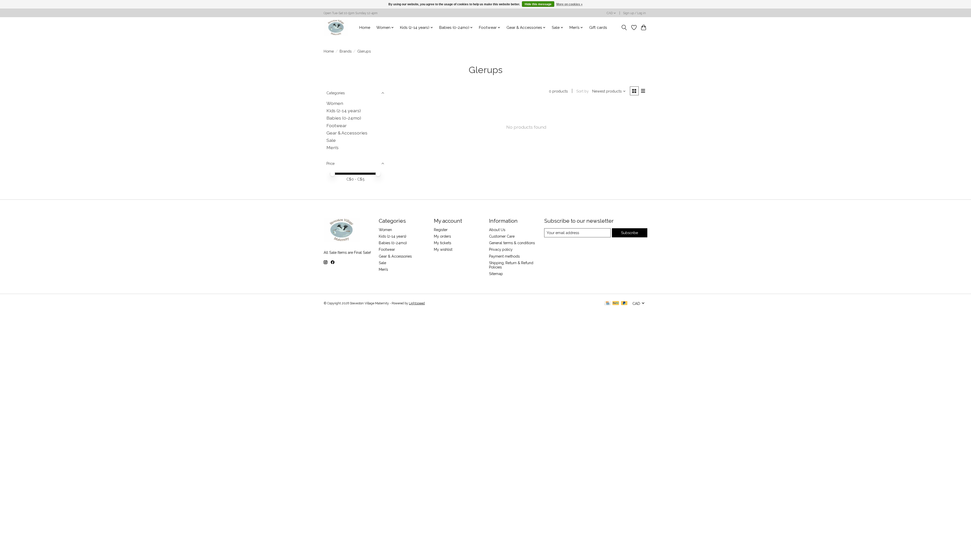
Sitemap (496, 273)
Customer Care (502, 236)
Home (364, 27)
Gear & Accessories (346, 132)
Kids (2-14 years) (343, 110)
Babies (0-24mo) (343, 118)
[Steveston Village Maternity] (336, 27)
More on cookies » (569, 4)
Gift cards (598, 27)
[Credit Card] (607, 303)
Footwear (336, 125)
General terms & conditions (512, 243)
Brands (345, 51)
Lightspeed (417, 303)
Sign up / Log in (634, 13)
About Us (497, 230)
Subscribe (629, 233)
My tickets (442, 243)
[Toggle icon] (624, 27)
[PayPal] (615, 303)
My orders (442, 236)
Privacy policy (501, 249)
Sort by (582, 91)
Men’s (332, 147)
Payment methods (504, 256)
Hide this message (538, 4)
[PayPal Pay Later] (624, 303)
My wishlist (443, 249)
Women (334, 103)
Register (441, 230)
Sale (331, 140)
